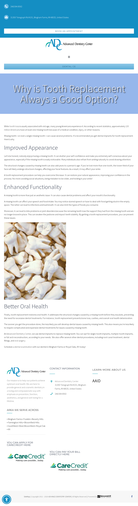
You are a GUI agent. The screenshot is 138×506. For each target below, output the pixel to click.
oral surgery (19, 340)
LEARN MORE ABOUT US (109, 369)
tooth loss (14, 126)
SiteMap (27, 496)
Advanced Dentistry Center (18, 333)
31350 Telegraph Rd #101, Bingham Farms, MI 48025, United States (40, 17)
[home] (26, 369)
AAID (96, 380)
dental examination (23, 346)
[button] (7, 499)
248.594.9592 (16, 6)
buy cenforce (6, 504)
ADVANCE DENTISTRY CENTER (59, 496)
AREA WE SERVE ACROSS (23, 410)
